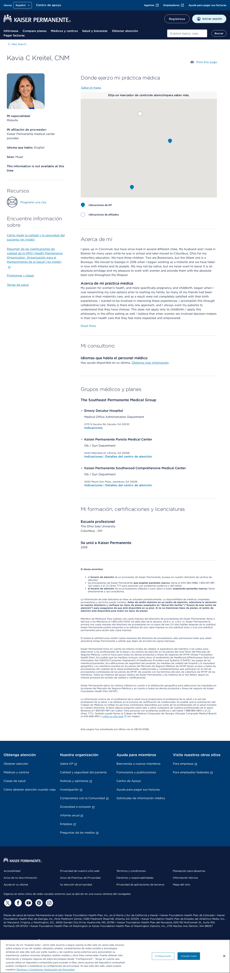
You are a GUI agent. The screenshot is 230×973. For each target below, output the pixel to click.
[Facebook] (17, 902)
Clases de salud (15, 781)
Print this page (206, 62)
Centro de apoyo (48, 5)
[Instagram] (48, 902)
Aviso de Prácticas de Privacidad (80, 877)
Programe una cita (33, 202)
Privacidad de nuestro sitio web (79, 870)
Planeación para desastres (189, 870)
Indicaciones (93, 428)
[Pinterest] (38, 902)
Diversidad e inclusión (75, 806)
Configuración (163, 956)
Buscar (219, 33)
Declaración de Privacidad (59, 969)
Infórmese (11, 31)
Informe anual (69, 815)
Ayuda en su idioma (16, 884)
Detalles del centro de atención (128, 456)
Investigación (69, 789)
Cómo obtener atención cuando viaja (30, 789)
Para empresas (183, 763)
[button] (140, 114)
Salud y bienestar (95, 31)
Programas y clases (20, 275)
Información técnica (185, 877)
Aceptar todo (189, 956)
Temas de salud (18, 285)
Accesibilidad (12, 870)
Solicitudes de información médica (140, 798)
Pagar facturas (14, 35)
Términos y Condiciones (29, 969)
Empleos (66, 824)
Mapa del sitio (181, 884)
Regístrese (177, 19)
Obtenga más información (150, 362)
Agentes (149, 5)
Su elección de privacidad (76, 884)
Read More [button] (88, 326)
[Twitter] (7, 902)
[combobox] (187, 33)
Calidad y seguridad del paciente (83, 772)
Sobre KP (66, 763)
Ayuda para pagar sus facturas (207, 5)
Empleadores (171, 5)
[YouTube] (28, 902)
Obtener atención (125, 31)
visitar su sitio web (112, 716)
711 (107, 585)
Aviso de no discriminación (20, 877)
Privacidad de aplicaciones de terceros (140, 884)
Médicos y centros (64, 31)
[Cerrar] (224, 956)
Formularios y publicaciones (136, 772)
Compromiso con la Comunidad (82, 798)
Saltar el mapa (91, 87)
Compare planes (35, 31)
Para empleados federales (191, 772)
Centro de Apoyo (128, 781)
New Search (19, 44)
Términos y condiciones (131, 870)
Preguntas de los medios (77, 832)
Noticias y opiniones (74, 781)
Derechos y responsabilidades (135, 877)
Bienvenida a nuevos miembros (138, 763)
